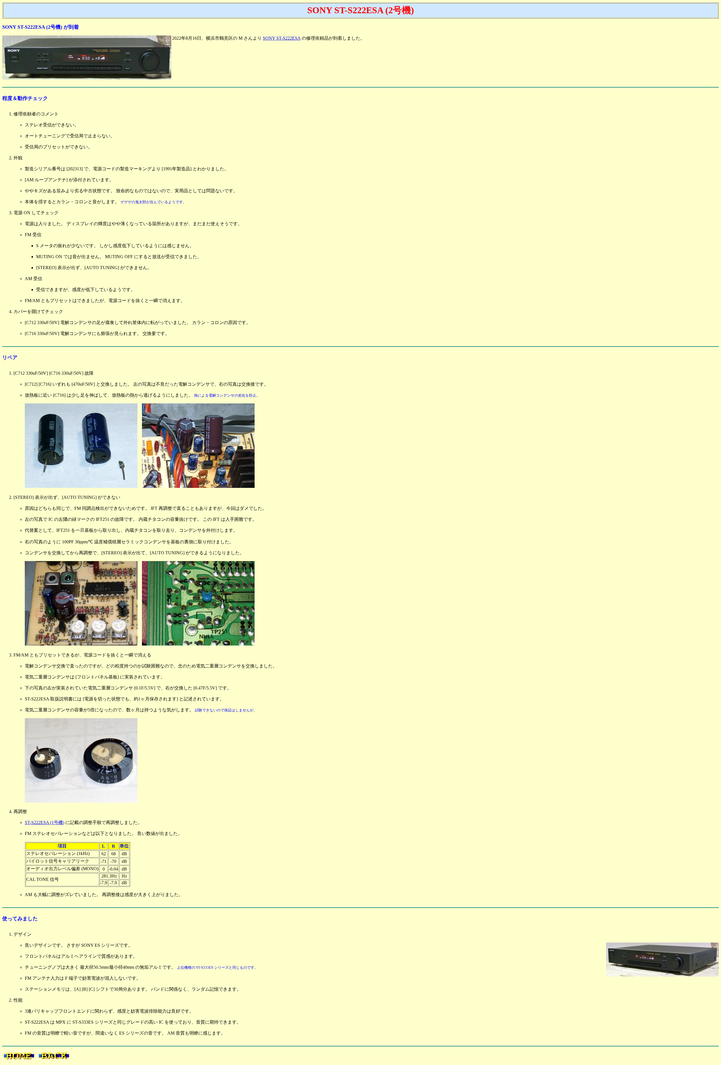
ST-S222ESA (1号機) (44, 822)
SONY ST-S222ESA (282, 38)
